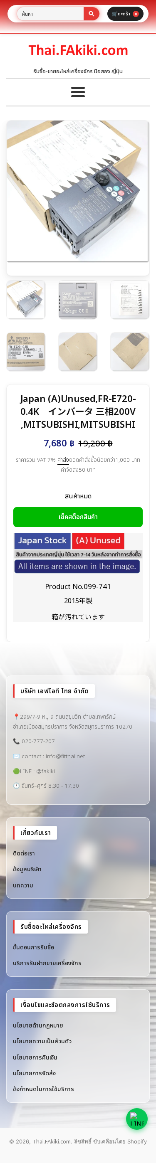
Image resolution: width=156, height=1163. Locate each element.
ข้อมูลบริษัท (27, 869)
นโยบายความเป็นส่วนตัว (42, 1041)
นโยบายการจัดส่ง (34, 1073)
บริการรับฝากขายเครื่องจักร (47, 963)
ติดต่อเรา (24, 853)
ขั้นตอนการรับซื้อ (33, 947)
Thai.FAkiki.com (51, 1141)
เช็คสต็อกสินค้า (78, 517)
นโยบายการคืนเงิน (35, 1057)
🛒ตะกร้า (124, 13)
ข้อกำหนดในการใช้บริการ (43, 1089)
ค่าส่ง (63, 459)
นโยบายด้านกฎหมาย (38, 1025)
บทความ (23, 885)
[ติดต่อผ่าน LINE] (137, 1119)
